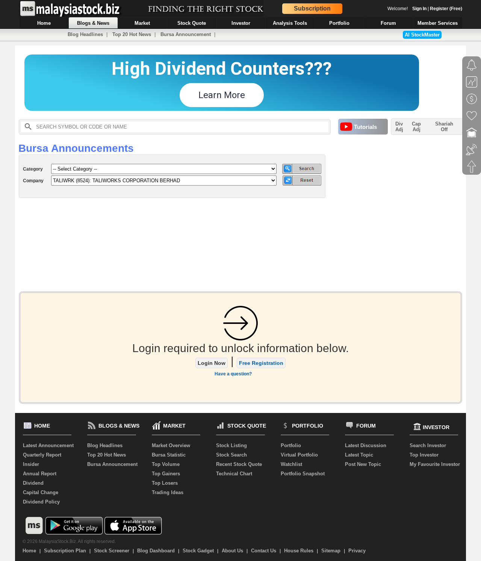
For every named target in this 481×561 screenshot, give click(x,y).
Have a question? (233, 374)
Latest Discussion (365, 445)
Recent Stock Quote (239, 464)
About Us (232, 550)
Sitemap (330, 550)
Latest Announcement (48, 445)
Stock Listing (231, 445)
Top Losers (165, 483)
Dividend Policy (41, 502)
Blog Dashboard (156, 550)
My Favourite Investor (435, 464)
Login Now (211, 363)
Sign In (419, 8)
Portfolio (291, 445)
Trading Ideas (167, 492)
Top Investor (424, 455)
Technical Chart (234, 473)
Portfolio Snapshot (303, 473)
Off (444, 129)
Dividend (33, 483)
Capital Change (40, 492)
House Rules (298, 550)
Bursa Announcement (185, 34)
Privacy (357, 550)
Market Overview (171, 445)
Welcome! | (424, 8)
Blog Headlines (85, 34)
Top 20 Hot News (131, 34)
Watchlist (291, 464)
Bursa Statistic (169, 455)
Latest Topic (359, 455)
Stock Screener (111, 550)
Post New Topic (363, 464)
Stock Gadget (198, 550)
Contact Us (263, 550)
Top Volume (166, 464)
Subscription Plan (65, 550)
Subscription (312, 8)
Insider (31, 464)
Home (29, 550)
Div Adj (399, 126)
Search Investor (428, 445)
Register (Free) (446, 8)
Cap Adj (416, 126)
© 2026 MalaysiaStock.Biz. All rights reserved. (69, 541)
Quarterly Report (42, 455)
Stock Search (231, 455)
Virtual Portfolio (299, 455)
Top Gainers (166, 473)
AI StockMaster (422, 35)
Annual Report (39, 473)
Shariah (444, 126)
